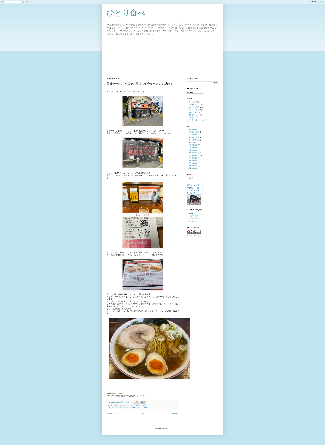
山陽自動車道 (193, 147)
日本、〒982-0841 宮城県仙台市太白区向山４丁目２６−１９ (130, 407)
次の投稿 (110, 413)
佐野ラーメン (193, 112)
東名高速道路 (193, 158)
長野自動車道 (193, 166)
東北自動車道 (193, 155)
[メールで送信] (134, 402)
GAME (191, 213)
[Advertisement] (162, 56)
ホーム (143, 413)
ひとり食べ (126, 13)
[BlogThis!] (137, 402)
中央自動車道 (193, 135)
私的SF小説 (193, 221)
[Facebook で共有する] (142, 402)
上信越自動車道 (194, 132)
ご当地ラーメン (117, 405)
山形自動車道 (193, 145)
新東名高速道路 (194, 153)
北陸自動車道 (193, 140)
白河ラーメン (193, 110)
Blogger (166, 429)
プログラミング (194, 219)
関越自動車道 (193, 168)
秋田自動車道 (193, 163)
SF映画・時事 (193, 216)
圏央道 (191, 142)
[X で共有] (139, 402)
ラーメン (192, 102)
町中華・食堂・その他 (196, 120)
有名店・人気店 (141, 405)
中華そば (132, 405)
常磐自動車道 (193, 150)
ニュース (126, 405)
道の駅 (191, 178)
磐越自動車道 (193, 160)
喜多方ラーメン (194, 115)
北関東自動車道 (194, 137)
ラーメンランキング (193, 235)
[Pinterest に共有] (144, 402)
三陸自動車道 (193, 129)
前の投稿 (175, 413)
